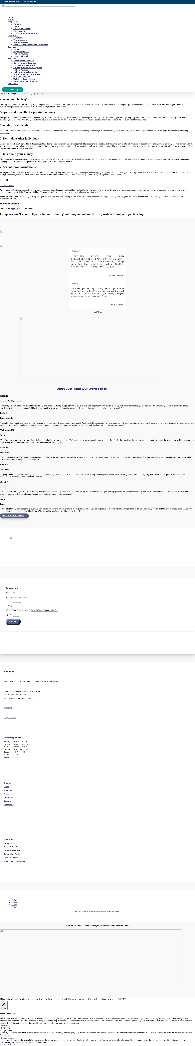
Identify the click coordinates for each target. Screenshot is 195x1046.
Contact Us (13, 84)
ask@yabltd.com (12, 2)
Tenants (12, 47)
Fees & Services (11, 858)
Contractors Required (24, 65)
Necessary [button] (4, 1025)
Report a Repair (21, 56)
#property (120, 294)
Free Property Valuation (25, 33)
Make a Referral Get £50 (25, 72)
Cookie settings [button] (107, 999)
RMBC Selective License (25, 81)
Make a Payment (21, 42)
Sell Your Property (22, 29)
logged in (14, 208)
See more (110, 267)
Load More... (97, 312)
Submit (13, 622)
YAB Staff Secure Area (24, 79)
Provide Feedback (22, 77)
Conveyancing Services (24, 63)
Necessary (7, 1028)
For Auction (19, 31)
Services (12, 58)
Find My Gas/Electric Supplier (27, 68)
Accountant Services (23, 61)
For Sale (17, 24)
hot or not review (7, 186)
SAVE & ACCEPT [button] (7, 1045)
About (11, 19)
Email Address (11, 598)
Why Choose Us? (21, 40)
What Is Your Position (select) (18, 610)
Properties (13, 22)
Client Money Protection (14, 861)
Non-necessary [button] (6, 1035)
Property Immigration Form (26, 74)
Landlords (13, 35)
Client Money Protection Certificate (30, 45)
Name (8, 593)
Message (9, 606)
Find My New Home (13, 515)
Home (10, 17)
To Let (16, 26)
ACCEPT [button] (122, 999)
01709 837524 (30, 2)
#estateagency (94, 296)
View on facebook (116, 275)
